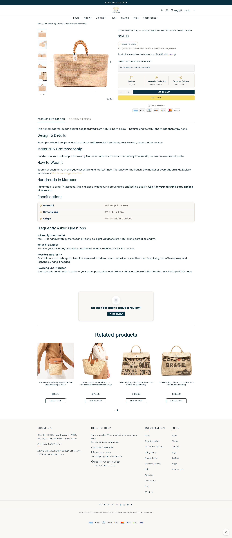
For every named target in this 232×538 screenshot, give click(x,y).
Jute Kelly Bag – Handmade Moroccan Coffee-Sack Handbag (136, 383)
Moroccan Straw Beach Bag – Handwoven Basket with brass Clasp (96, 383)
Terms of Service (153, 463)
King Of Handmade (116, 10)
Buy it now (156, 98)
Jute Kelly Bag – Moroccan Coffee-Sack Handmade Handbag (176, 383)
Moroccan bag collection (67, 173)
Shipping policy (152, 441)
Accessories (177, 469)
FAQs (93, 438)
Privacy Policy (151, 458)
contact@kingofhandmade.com (106, 456)
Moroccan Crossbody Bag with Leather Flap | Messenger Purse (56, 383)
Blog (147, 486)
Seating (175, 458)
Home (39, 24)
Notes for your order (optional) (134, 61)
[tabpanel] (136, 376)
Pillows (175, 441)
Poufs (174, 435)
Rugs (174, 452)
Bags (174, 463)
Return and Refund (153, 446)
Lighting (175, 446)
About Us (149, 475)
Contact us (150, 480)
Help (147, 469)
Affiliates (149, 492)
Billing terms (150, 452)
